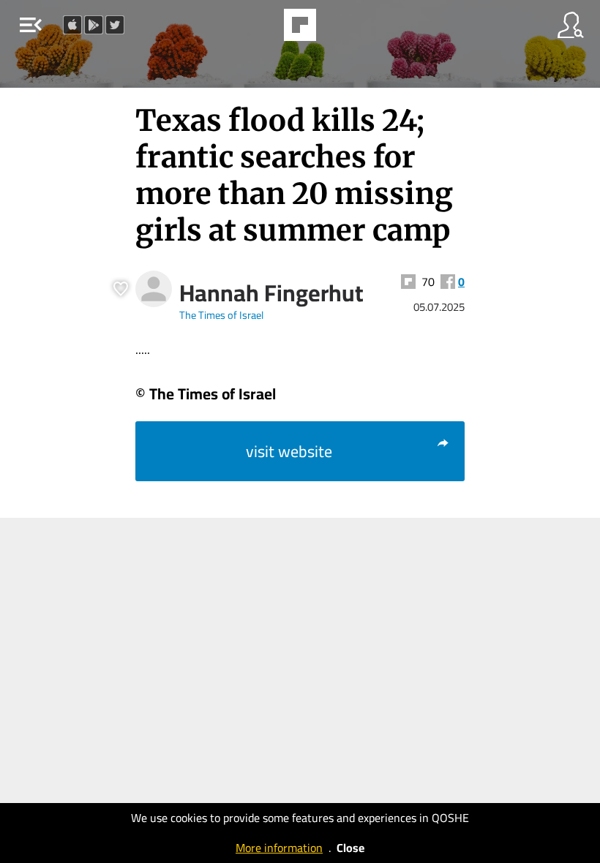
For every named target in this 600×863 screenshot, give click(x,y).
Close (350, 848)
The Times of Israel (221, 315)
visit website (289, 451)
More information (279, 848)
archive (337, 29)
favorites (260, 29)
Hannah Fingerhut (271, 292)
